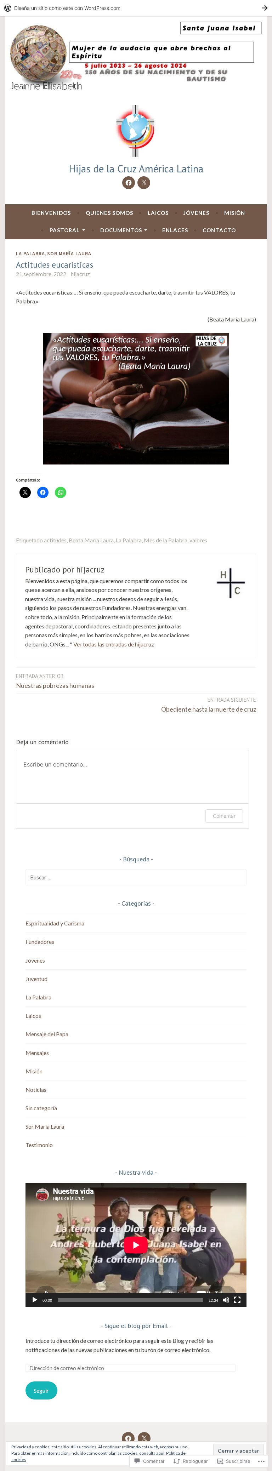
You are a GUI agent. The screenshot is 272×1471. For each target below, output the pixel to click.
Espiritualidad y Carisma (55, 923)
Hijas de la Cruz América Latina (136, 168)
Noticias (36, 1089)
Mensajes (37, 1052)
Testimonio (39, 1144)
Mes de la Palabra (165, 540)
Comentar (224, 816)
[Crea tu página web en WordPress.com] (136, 8)
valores (198, 540)
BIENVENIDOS (51, 213)
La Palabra (30, 253)
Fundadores (40, 941)
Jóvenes (196, 213)
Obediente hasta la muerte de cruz (208, 704)
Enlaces (175, 230)
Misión (234, 213)
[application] (136, 1245)
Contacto (219, 230)
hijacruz (80, 273)
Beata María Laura (91, 540)
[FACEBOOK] (128, 1438)
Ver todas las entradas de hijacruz (113, 644)
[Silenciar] (226, 1300)
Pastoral (65, 230)
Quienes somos (109, 213)
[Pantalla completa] (237, 1300)
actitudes (55, 540)
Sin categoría (41, 1108)
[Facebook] (128, 182)
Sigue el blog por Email (136, 1326)
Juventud (36, 978)
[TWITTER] (144, 1438)
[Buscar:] (136, 877)
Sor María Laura (69, 253)
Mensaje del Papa (47, 1034)
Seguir (41, 1390)
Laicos (158, 213)
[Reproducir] (34, 1300)
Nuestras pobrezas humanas (55, 681)
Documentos (121, 230)
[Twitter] (143, 182)
